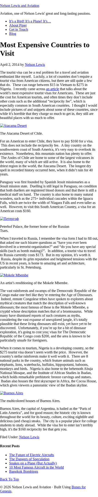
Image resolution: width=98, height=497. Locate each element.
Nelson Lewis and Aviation (19, 6)
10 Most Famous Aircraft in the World (36, 467)
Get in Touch (18, 29)
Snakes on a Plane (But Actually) (33, 463)
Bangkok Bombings (23, 471)
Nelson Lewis (35, 65)
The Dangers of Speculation (29, 459)
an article (52, 89)
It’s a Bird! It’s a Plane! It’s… (30, 21)
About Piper (18, 25)
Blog (12, 34)
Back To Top (9, 479)
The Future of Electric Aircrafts (31, 455)
